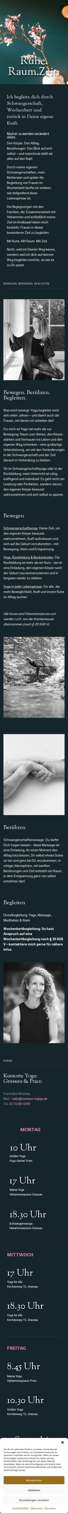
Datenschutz (36, 1508)
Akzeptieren (34, 1480)
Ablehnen (34, 1490)
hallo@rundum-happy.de (29, 1099)
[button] (62, 1442)
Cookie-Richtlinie (20, 1508)
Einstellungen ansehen (34, 1500)
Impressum (50, 1508)
